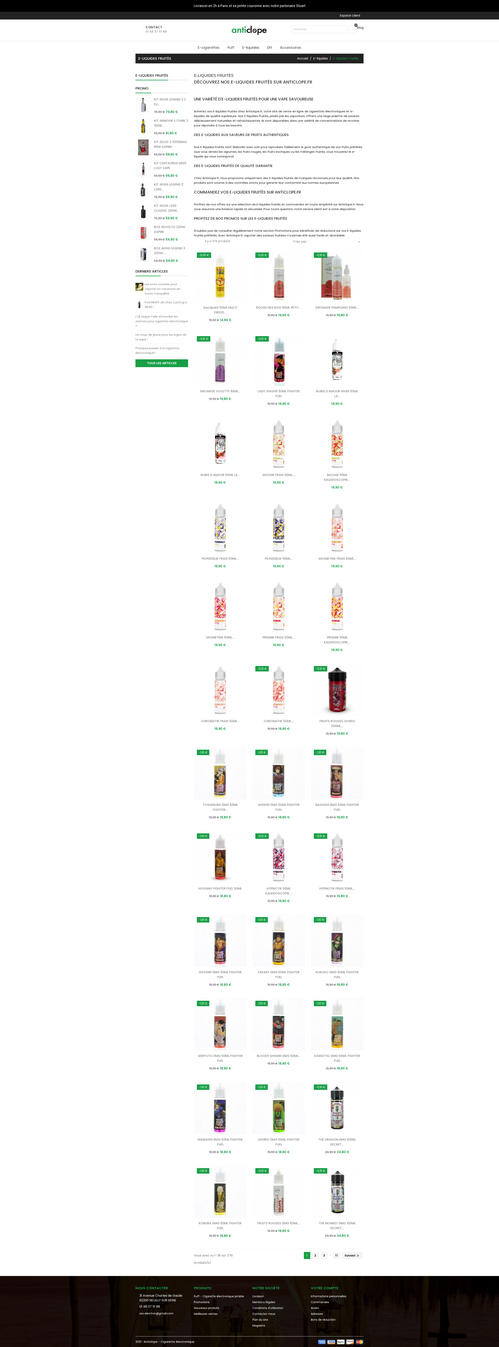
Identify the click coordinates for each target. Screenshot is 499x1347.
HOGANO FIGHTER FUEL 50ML (220, 888)
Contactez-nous (263, 1314)
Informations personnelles (328, 1296)
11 (336, 1255)
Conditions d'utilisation (267, 1308)
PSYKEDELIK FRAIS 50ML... (220, 558)
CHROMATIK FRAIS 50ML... (220, 721)
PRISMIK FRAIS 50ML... (279, 637)
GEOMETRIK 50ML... (220, 637)
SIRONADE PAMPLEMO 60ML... (337, 307)
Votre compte (324, 1288)
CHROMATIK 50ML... (279, 721)
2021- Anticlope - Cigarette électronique (164, 1342)
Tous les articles (162, 363)
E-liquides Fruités (151, 75)
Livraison (258, 1296)
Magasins (258, 1325)
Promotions (202, 1302)
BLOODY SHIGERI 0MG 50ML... (279, 1056)
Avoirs (315, 1308)
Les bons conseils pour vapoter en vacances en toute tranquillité (162, 289)
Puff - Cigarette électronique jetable (219, 1296)
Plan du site (260, 1320)
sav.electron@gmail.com (156, 1313)
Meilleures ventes (206, 1314)
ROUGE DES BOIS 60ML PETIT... (278, 307)
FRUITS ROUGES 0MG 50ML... (278, 1223)
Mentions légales (263, 1302)
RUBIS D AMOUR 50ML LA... (220, 475)
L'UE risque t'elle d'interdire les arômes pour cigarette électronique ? (161, 321)
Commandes (320, 1302)
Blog (360, 27)
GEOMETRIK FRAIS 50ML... (337, 558)
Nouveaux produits (206, 1308)
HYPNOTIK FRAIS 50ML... (337, 888)
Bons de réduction (323, 1320)
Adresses (317, 1314)
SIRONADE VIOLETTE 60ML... (220, 391)
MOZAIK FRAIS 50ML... (279, 475)
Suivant (352, 1255)
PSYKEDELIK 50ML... (279, 558)
